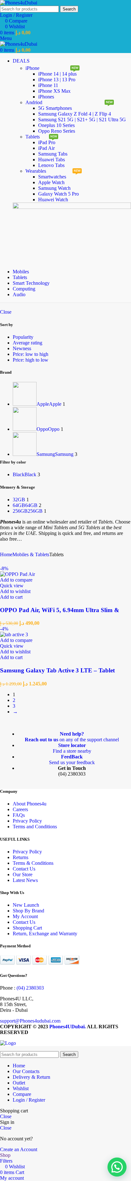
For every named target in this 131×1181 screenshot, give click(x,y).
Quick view (12, 585)
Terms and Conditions (35, 826)
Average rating (27, 342)
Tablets (32, 136)
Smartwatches (52, 176)
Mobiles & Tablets (30, 554)
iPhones (46, 96)
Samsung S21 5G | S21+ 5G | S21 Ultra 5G (82, 119)
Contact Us (24, 868)
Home (6, 554)
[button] (11, 597)
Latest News (25, 880)
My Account (25, 916)
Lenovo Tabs (51, 165)
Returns (20, 857)
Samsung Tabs (52, 154)
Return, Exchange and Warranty (45, 933)
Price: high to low (30, 360)
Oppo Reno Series (56, 131)
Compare (22, 1094)
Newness (22, 348)
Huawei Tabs (51, 159)
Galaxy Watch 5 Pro (58, 194)
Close (5, 312)
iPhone (32, 68)
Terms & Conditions (33, 863)
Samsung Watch (54, 188)
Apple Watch (51, 182)
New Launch (26, 905)
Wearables (35, 171)
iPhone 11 (48, 85)
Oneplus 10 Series (56, 125)
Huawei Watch (53, 199)
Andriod (33, 102)
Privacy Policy (27, 821)
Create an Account (18, 1149)
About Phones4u (29, 803)
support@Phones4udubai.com (30, 1021)
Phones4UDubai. (68, 1026)
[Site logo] (18, 2)
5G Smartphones (55, 108)
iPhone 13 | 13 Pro (56, 79)
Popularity (23, 337)
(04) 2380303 (30, 988)
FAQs (19, 815)
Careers (20, 809)
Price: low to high (30, 354)
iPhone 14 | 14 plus (57, 74)
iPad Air (46, 148)
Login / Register (29, 1100)
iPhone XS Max (54, 91)
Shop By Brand (28, 910)
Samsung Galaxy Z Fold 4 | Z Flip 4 (74, 114)
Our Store (22, 874)
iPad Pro (46, 142)
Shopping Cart (27, 928)
